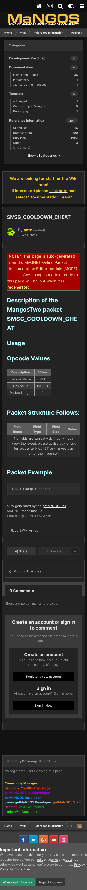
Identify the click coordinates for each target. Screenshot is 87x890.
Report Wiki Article (25, 530)
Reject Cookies (50, 882)
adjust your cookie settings (57, 859)
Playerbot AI (45, 80)
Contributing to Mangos (45, 106)
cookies (30, 855)
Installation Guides (45, 74)
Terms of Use (20, 869)
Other (45, 143)
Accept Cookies (19, 882)
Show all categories (43, 155)
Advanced (45, 101)
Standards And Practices (45, 84)
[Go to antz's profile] (11, 232)
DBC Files (45, 137)
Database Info (45, 133)
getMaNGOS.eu (54, 506)
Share (23, 551)
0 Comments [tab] (21, 590)
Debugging (45, 111)
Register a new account (43, 676)
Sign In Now (43, 705)
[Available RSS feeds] (79, 825)
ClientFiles (45, 127)
